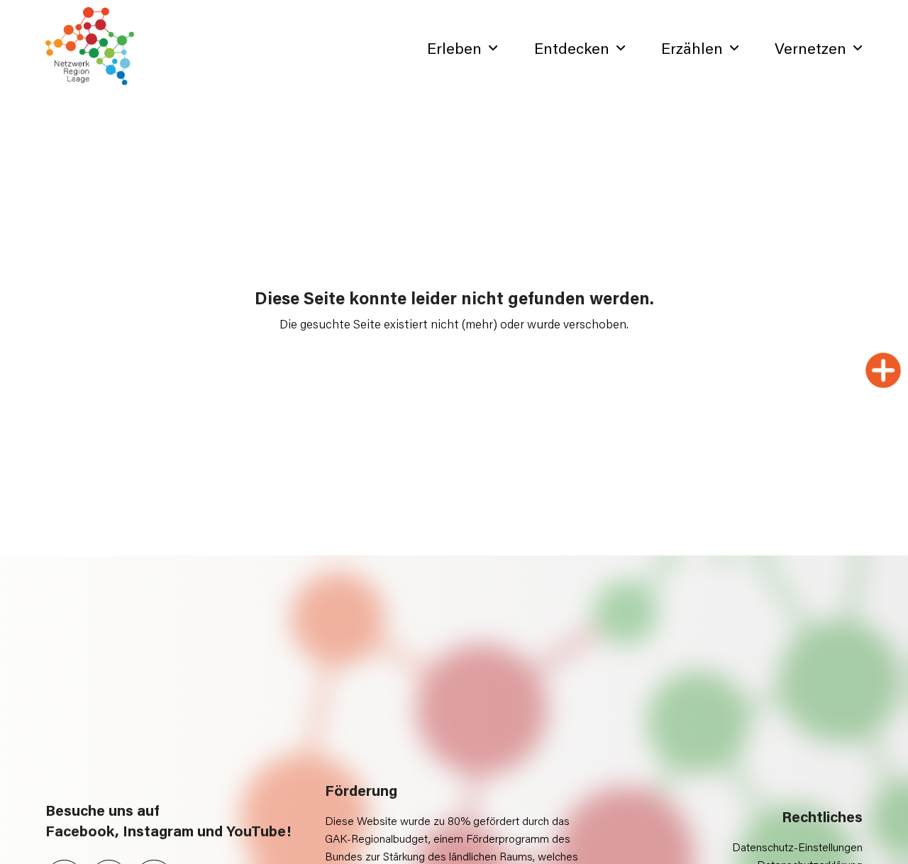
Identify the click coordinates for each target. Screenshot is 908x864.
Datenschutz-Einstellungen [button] (797, 846)
